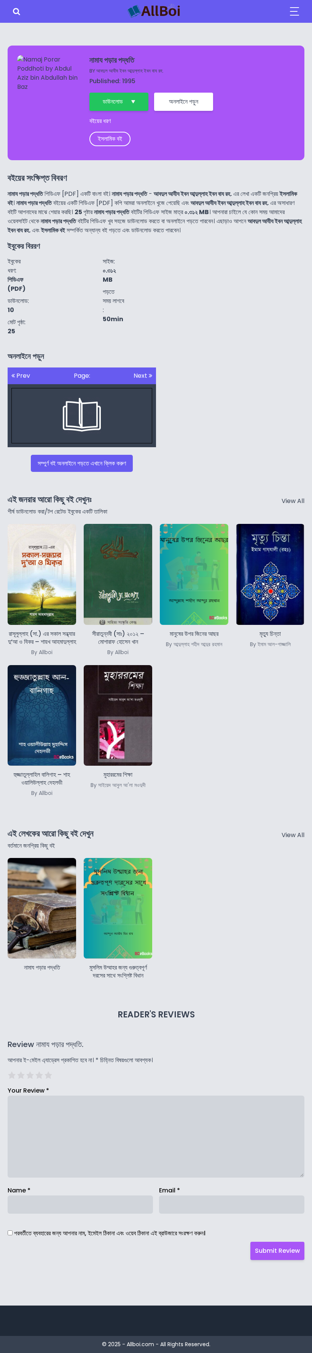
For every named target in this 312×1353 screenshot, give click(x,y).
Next (141, 375)
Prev (22, 375)
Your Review (28, 1090)
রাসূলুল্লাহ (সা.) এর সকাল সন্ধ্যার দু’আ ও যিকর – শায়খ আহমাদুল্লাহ (42, 642)
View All (293, 501)
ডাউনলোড (113, 101)
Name (19, 1190)
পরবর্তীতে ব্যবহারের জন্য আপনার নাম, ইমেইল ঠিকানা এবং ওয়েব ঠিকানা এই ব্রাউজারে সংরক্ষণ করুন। (109, 1233)
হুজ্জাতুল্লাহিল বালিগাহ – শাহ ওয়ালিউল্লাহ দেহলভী (42, 783)
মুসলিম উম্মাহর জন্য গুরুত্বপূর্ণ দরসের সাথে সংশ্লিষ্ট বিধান (118, 971)
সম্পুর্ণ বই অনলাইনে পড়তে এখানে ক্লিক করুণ (82, 463)
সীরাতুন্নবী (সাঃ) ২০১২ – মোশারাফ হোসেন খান (118, 642)
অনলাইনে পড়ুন (183, 101)
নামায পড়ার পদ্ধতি (42, 967)
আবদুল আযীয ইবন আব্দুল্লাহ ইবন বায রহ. (130, 70)
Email (169, 1190)
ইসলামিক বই (110, 138)
